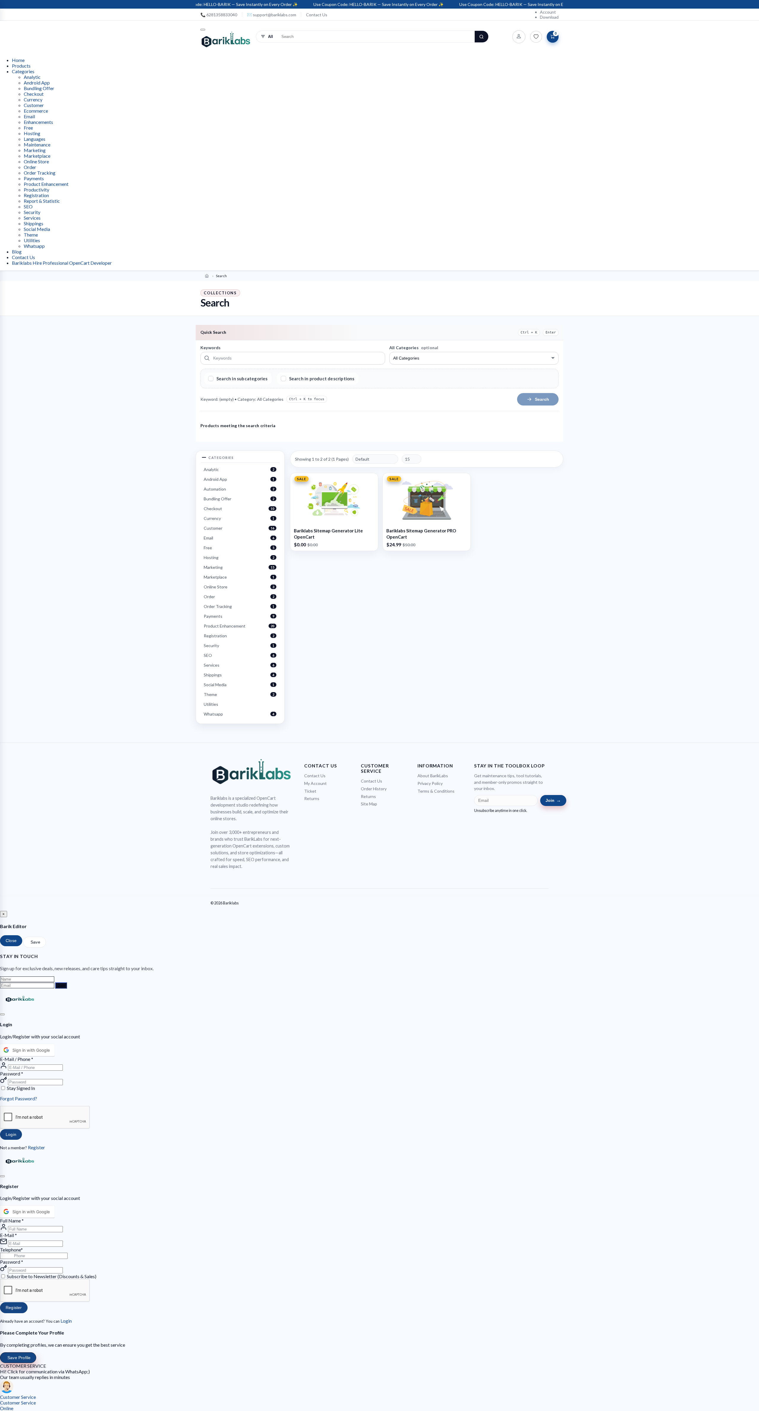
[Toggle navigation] (202, 30)
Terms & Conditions (436, 791)
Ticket (310, 791)
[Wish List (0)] (536, 37)
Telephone (10, 1249)
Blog (17, 251)
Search (542, 399)
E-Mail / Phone (16, 1059)
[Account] (518, 36)
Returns (311, 798)
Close (11, 940)
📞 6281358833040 (218, 14)
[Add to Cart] (334, 520)
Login (11, 1134)
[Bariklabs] (225, 39)
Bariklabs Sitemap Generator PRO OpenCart (421, 533)
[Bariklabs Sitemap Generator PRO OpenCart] (427, 498)
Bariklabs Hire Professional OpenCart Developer (62, 263)
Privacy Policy (430, 783)
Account (548, 12)
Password (11, 1073)
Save (35, 942)
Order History (374, 788)
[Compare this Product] (371, 490)
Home (18, 60)
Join (553, 800)
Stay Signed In (21, 1088)
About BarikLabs (432, 775)
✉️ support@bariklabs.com (271, 14)
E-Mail (8, 1235)
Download (549, 17)
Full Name (12, 1220)
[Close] (2, 1014)
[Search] (481, 36)
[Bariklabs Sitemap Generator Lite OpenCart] (334, 498)
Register (36, 1147)
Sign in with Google (31, 1050)
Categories (23, 71)
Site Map (369, 803)
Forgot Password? (18, 1098)
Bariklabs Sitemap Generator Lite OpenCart (328, 533)
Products (21, 65)
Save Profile (19, 1357)
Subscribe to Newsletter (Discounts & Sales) (51, 1276)
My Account (315, 783)
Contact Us (316, 14)
